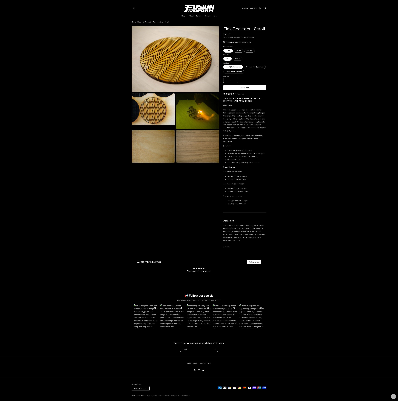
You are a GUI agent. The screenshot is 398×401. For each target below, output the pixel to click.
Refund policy (185, 395)
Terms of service (164, 395)
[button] (134, 8)
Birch (227, 59)
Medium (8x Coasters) (254, 67)
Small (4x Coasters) (233, 67)
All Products (147, 22)
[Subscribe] (215, 349)
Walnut (237, 59)
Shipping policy (152, 395)
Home (134, 22)
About (195, 363)
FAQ (209, 363)
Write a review (254, 262)
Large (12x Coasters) (234, 71)
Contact (203, 363)
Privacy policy (175, 395)
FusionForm (141, 396)
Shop (139, 22)
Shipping (237, 37)
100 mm (249, 50)
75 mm (228, 50)
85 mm (238, 50)
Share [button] (227, 247)
